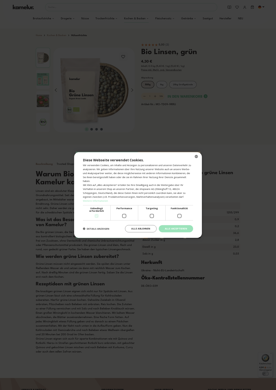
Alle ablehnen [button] (140, 228)
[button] (96, 228)
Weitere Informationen (95, 200)
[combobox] (196, 156)
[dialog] (138, 195)
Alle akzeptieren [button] (176, 228)
